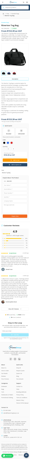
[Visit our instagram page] (15, 359)
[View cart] (23, 2)
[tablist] (15, 79)
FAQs (17, 389)
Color (4, 140)
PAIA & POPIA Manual (22, 403)
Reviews (3, 376)
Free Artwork (19, 379)
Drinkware (4, 386)
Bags (2, 389)
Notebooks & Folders (7, 395)
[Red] (11, 142)
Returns (21, 455)
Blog (17, 376)
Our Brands (4, 373)
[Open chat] (26, 455)
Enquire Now (15, 216)
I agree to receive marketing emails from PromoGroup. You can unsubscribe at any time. (16, 338)
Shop (7, 13)
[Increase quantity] (13, 149)
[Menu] (2, 2)
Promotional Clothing (7, 397)
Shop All (18, 368)
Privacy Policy (20, 395)
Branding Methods (21, 392)
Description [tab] (15, 79)
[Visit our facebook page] (10, 359)
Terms (15, 455)
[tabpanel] (15, 98)
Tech (2, 392)
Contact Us (19, 386)
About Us (3, 368)
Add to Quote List (16, 164)
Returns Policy (20, 400)
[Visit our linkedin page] (19, 359)
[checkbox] (2, 338)
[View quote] (27, 2)
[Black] (4, 142)
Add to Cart (16, 160)
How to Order (5, 370)
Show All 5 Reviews (13, 309)
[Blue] (7, 142)
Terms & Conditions (21, 397)
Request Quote (20, 370)
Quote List (19, 373)
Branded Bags (15, 13)
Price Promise (5, 379)
